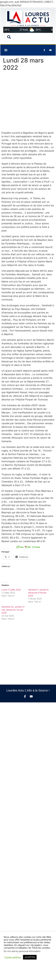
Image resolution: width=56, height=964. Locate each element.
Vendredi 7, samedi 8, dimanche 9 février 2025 (38, 592)
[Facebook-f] (24, 696)
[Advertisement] (28, 102)
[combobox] (29, 37)
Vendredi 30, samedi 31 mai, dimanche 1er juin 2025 (13, 609)
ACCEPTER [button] (30, 957)
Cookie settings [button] (12, 957)
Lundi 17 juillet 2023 (11, 589)
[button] (5, 50)
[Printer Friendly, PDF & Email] (28, 547)
